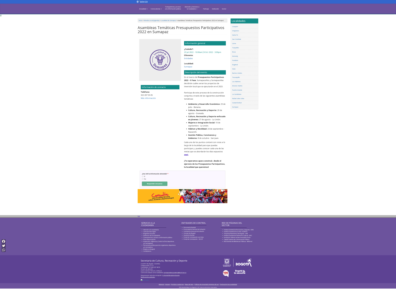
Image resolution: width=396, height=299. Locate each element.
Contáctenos (147, 251)
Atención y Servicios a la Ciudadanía (192, 8)
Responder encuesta (154, 184)
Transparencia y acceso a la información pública (173, 8)
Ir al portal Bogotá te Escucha (171, 275)
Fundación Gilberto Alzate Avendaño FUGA (237, 237)
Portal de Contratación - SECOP (193, 239)
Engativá (235, 65)
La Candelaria (236, 94)
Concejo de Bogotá (189, 233)
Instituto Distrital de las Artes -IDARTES (236, 231)
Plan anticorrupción (149, 239)
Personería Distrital (190, 227)
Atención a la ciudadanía (151, 230)
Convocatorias (156, 9)
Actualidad (143, 9)
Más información (148, 98)
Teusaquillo (236, 77)
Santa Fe (235, 35)
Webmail (161, 284)
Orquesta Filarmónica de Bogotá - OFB (236, 233)
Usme (234, 43)
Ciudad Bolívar (237, 103)
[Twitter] (4, 245)
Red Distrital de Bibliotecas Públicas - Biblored (238, 241)
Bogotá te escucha (149, 233)
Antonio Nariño (237, 86)
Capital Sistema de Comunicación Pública (236, 239)
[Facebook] (4, 241)
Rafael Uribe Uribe (238, 98)
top (139, 216)
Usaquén (235, 26)
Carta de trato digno (149, 231)
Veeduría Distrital (189, 235)
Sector (224, 9)
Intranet (167, 284)
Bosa (234, 52)
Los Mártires (236, 82)
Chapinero (235, 31)
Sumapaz (188, 66)
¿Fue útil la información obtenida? (155, 174)
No (145, 179)
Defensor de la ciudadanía (151, 235)
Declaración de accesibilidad (228, 284)
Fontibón (235, 60)
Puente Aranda (237, 90)
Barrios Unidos (237, 73)
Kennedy (235, 56)
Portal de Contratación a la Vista (194, 237)
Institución (215, 9)
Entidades (188, 58)
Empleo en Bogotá (149, 249)
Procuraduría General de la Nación (194, 229)
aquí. (186, 154)
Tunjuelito (235, 48)
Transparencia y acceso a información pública (157, 237)
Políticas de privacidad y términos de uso (207, 284)
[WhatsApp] (4, 250)
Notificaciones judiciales (148, 277)
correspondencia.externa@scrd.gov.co (175, 272)
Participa (206, 9)
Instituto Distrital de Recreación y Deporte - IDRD (239, 230)
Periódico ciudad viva (177, 284)
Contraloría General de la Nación (194, 231)
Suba (233, 69)
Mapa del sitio (189, 284)
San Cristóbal (236, 39)
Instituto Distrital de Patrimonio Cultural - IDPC (238, 235)
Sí (144, 176)
